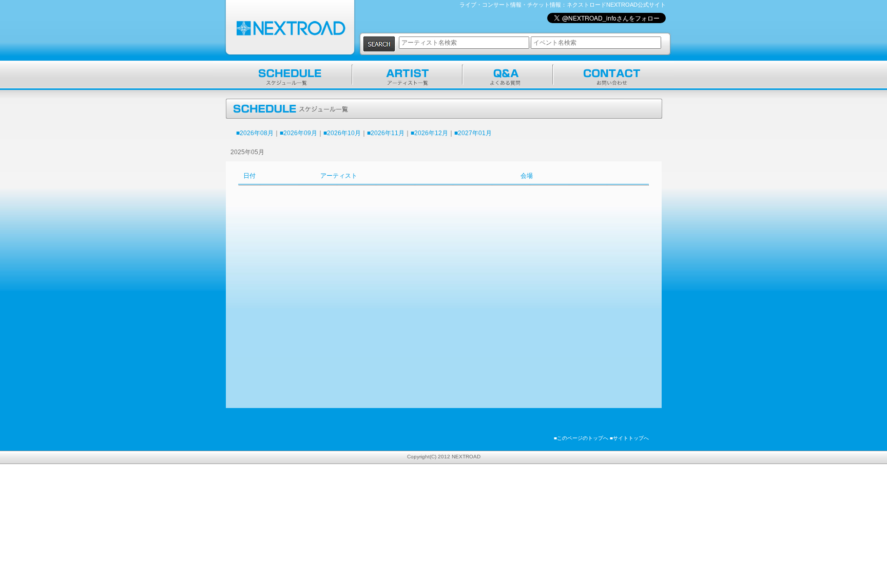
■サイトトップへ (629, 438)
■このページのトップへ (581, 438)
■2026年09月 (298, 133)
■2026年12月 (429, 133)
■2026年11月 (385, 133)
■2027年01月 (473, 133)
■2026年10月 (342, 133)
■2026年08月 (255, 133)
